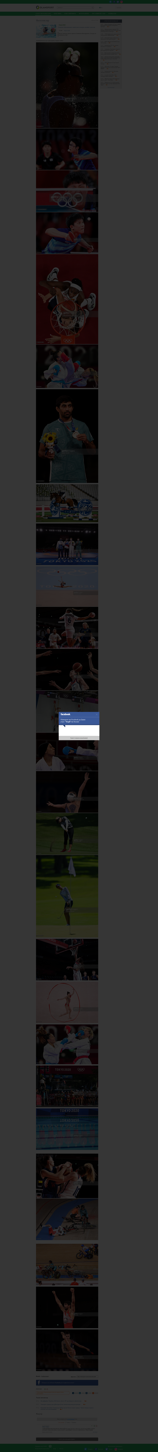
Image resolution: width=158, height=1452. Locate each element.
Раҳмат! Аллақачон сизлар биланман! (79, 738)
